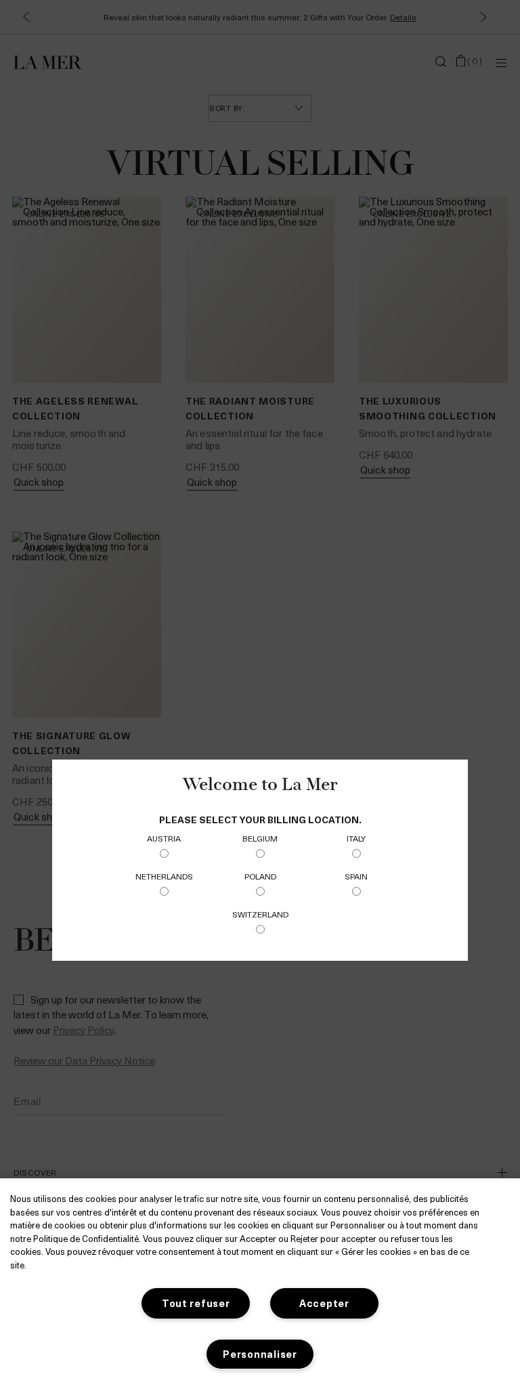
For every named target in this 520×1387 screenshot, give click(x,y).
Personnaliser (260, 1353)
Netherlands (164, 876)
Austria (164, 838)
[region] (260, 1282)
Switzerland (260, 914)
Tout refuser (196, 1303)
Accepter (324, 1303)
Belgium (260, 838)
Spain (356, 876)
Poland (260, 876)
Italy (356, 838)
